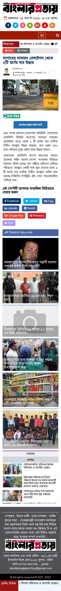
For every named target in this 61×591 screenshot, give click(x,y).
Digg (50, 201)
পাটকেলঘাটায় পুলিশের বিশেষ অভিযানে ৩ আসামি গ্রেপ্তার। (38, 466)
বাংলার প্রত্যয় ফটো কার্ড (30, 124)
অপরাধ (23, 50)
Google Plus (15, 215)
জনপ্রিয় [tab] (30, 460)
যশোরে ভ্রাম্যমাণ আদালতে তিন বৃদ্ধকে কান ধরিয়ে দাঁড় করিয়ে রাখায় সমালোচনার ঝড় (28, 363)
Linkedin (12, 208)
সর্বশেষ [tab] (31, 454)
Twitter (32, 201)
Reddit (31, 208)
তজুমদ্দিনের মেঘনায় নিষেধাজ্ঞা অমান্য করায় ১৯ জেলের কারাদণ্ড (28, 443)
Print (10, 223)
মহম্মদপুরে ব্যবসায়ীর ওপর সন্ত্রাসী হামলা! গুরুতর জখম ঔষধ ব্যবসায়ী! (30, 264)
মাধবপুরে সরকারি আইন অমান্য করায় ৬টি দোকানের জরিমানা (28, 401)
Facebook (12, 201)
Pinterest (38, 215)
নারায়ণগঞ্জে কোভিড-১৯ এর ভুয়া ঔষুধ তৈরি (28, 298)
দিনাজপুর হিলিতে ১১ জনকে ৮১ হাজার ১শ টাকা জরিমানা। (28, 331)
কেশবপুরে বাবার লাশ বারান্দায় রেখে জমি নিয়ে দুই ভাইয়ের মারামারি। (39, 494)
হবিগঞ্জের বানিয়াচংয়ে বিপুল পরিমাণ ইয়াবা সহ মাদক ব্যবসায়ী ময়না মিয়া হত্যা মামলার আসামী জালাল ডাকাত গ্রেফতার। (40, 482)
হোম (9, 50)
